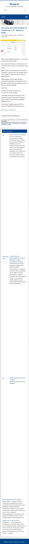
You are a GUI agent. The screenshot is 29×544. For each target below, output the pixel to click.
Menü (3, 17)
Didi (15, 35)
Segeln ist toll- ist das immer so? (10, 520)
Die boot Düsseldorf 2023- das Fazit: (12, 499)
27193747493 (4, 92)
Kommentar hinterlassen (9, 110)
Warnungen (4, 36)
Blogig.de (14, 4)
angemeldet (10, 119)
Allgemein (21, 35)
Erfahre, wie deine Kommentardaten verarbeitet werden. (13, 124)
